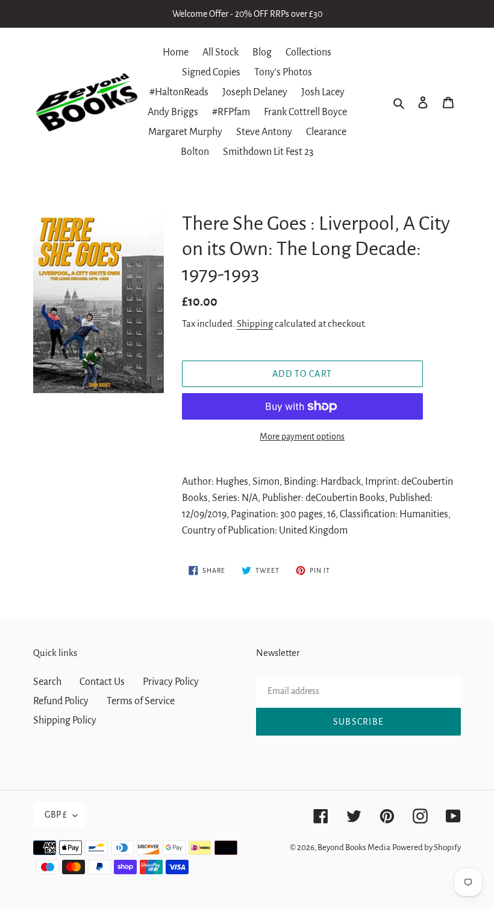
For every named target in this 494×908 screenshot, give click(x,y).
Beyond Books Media (353, 847)
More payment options (302, 436)
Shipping (255, 323)
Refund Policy (61, 701)
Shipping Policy (64, 720)
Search (47, 681)
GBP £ (56, 814)
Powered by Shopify (426, 847)
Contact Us (102, 681)
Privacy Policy (171, 681)
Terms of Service (141, 701)
